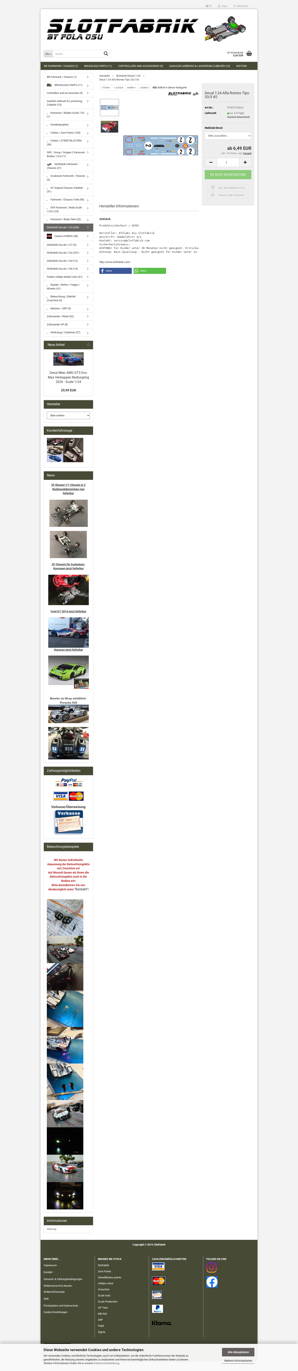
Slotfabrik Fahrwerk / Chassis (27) (63, 166)
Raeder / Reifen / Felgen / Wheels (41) (63, 286)
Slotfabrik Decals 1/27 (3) (61, 244)
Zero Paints (104, 1271)
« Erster (105, 87)
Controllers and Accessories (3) (140, 66)
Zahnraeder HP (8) (57, 324)
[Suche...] (106, 54)
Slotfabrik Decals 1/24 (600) (63, 227)
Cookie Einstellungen (56, 1312)
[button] (209, 6)
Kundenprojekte (59, 124)
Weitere (241, 66)
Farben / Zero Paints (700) (65, 132)
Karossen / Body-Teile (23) (65, 219)
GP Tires (103, 1307)
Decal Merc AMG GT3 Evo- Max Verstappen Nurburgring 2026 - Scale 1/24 (68, 377)
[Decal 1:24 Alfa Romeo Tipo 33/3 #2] (160, 136)
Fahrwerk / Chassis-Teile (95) (67, 199)
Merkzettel (242, 6)
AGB (46, 1298)
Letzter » (145, 87)
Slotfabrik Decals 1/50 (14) (62, 268)
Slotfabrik (103, 1265)
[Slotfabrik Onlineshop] (149, 27)
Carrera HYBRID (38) (66, 235)
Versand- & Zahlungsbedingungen (63, 1279)
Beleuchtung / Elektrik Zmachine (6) (61, 298)
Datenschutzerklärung (106, 1363)
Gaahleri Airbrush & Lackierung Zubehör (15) (199, 66)
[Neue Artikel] (88, 345)
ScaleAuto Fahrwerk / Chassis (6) (66, 177)
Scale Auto (104, 1295)
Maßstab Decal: (214, 127)
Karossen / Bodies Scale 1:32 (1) (65, 114)
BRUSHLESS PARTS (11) (98, 66)
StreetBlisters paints (109, 1277)
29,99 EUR (68, 390)
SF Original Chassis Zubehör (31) (65, 189)
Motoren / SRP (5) (60, 308)
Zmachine (103, 1289)
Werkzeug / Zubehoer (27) (65, 332)
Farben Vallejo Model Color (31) (65, 276)
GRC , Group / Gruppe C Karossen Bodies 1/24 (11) (66, 154)
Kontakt (48, 1272)
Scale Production (107, 1301)
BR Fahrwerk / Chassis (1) (61, 66)
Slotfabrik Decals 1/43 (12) (62, 260)
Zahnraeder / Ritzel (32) (60, 316)
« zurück (118, 87)
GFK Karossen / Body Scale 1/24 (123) (64, 209)
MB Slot (102, 1313)
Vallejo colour (105, 1283)
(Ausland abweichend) (238, 117)
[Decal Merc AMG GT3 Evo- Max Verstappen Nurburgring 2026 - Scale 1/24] (68, 359)
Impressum (50, 1265)
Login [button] (223, 6)
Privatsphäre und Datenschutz (61, 1305)
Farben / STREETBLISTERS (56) (64, 142)
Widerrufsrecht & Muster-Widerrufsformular (58, 1288)
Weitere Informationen (238, 1360)
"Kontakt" (81, 889)
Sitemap (51, 1229)
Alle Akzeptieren (238, 1352)
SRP (100, 1319)
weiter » (131, 87)
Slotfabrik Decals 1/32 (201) (63, 252)
